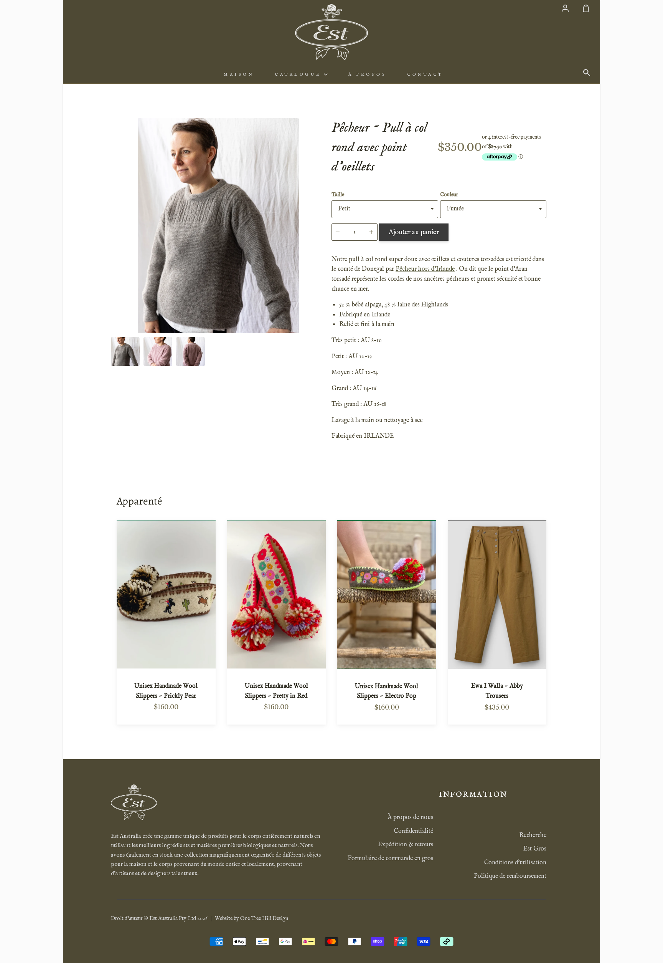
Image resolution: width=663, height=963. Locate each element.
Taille (338, 194)
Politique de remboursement (510, 876)
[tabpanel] (218, 225)
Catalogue (299, 74)
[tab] (125, 351)
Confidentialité (413, 831)
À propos (367, 74)
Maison (239, 74)
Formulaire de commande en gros (390, 858)
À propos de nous (410, 817)
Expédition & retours (405, 845)
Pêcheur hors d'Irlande (425, 269)
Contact (425, 74)
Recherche (532, 835)
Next (323, 285)
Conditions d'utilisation (515, 863)
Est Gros (534, 849)
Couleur (449, 194)
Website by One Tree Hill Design (251, 918)
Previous (113, 285)
